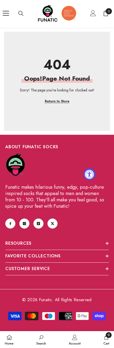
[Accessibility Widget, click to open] (89, 174)
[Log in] (93, 13)
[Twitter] (52, 224)
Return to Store (57, 101)
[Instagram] (24, 224)
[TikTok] (38, 224)
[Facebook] (10, 224)
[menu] (6, 13)
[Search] (21, 13)
